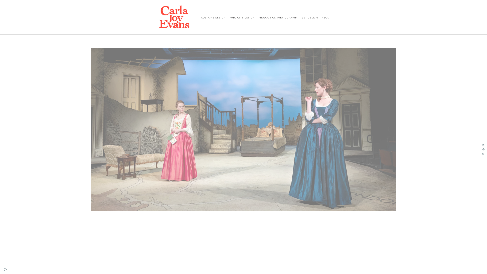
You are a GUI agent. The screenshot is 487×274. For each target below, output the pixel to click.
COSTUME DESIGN (213, 17)
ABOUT (326, 17)
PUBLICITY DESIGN (242, 17)
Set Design (310, 17)
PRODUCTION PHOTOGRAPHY (278, 17)
